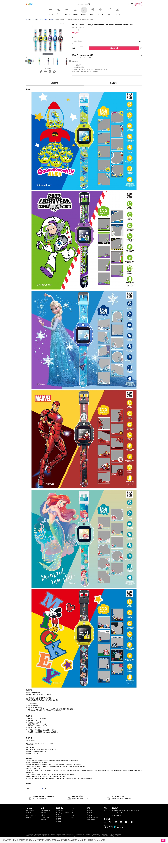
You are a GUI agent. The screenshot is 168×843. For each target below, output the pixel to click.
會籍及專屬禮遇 (45, 810)
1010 (72, 813)
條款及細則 (90, 815)
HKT (72, 817)
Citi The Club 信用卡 (31, 815)
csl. (72, 810)
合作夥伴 (87, 4)
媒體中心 (28, 817)
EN (109, 810)
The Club (81, 4)
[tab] (55, 83)
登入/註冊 (138, 4)
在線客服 (58, 821)
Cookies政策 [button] (101, 840)
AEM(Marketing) (39, 19)
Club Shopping (30, 19)
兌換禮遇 (43, 815)
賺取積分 (43, 813)
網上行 (73, 815)
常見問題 (58, 819)
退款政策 (58, 817)
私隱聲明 (89, 810)
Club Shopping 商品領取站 (62, 813)
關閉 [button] (163, 840)
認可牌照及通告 (91, 820)
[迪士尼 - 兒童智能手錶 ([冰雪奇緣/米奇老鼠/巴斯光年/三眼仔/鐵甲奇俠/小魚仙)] (30, 61)
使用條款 (89, 813)
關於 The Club (30, 810)
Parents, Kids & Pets (49, 19)
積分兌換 (43, 820)
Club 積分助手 (45, 817)
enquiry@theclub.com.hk (119, 813)
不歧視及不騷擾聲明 (92, 817)
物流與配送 (59, 810)
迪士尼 (44, 788)
